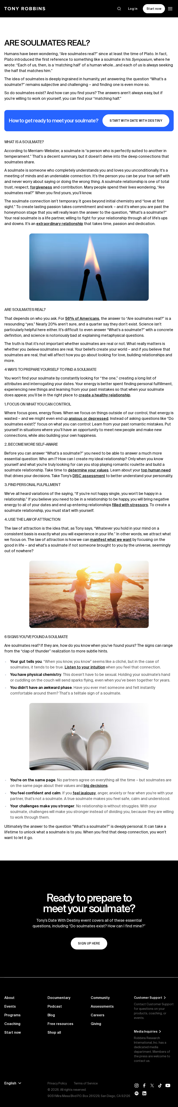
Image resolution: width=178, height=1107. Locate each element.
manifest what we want (111, 539)
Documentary (59, 998)
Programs (12, 1015)
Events (10, 1006)
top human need (156, 470)
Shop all (54, 1032)
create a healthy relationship (104, 395)
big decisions (96, 785)
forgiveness (41, 187)
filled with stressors (130, 505)
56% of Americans (82, 318)
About (9, 998)
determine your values (88, 470)
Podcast (55, 1006)
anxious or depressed (88, 418)
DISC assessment (89, 476)
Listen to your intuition (85, 667)
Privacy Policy (57, 1083)
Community (100, 998)
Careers (97, 1015)
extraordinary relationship (59, 224)
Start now (12, 1032)
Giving (96, 1024)
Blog (51, 1015)
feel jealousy (84, 793)
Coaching (12, 1024)
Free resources (60, 1024)
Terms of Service (86, 1083)
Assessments (102, 1006)
